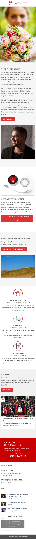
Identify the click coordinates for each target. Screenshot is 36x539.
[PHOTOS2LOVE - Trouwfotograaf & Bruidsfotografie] (18, 3)
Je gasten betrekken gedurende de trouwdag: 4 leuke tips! (18, 419)
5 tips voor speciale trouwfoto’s (17, 508)
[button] (2, 3)
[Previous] (2, 413)
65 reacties (12, 504)
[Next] (34, 413)
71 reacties (12, 498)
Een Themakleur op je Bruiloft (16, 502)
